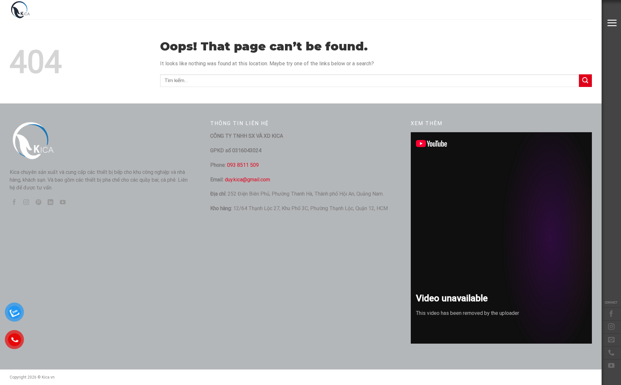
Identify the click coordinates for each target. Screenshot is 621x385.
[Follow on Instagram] (611, 326)
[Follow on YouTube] (611, 365)
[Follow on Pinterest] (38, 202)
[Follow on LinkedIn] (50, 202)
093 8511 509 (243, 165)
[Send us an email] (611, 339)
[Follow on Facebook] (611, 313)
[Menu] (611, 23)
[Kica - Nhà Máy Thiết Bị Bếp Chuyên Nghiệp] (42, 9)
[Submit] (585, 80)
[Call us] (611, 352)
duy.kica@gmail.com (247, 179)
